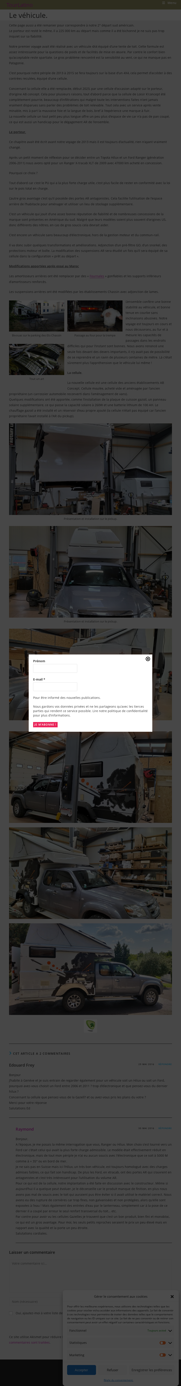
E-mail (39, 679)
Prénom (39, 661)
